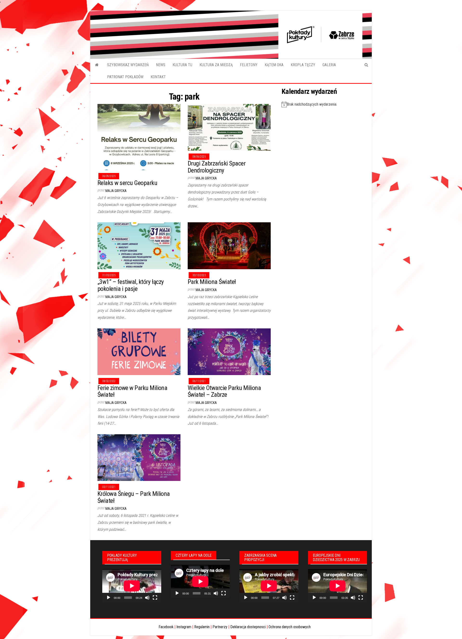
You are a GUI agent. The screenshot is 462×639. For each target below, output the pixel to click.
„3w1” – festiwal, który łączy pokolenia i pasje (130, 285)
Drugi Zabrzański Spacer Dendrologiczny (216, 167)
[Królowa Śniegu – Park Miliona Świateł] (138, 457)
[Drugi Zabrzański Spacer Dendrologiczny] (229, 127)
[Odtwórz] (108, 597)
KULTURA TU (182, 65)
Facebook (166, 627)
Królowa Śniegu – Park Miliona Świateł (133, 497)
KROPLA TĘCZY (303, 65)
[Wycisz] (147, 597)
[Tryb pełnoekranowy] (155, 597)
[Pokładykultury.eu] (96, 65)
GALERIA (329, 65)
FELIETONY (248, 65)
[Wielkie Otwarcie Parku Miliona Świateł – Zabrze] (229, 351)
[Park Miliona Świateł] (229, 245)
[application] (131, 585)
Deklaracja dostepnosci (248, 627)
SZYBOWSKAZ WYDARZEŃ (128, 65)
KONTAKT (158, 77)
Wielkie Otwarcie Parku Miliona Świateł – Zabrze (224, 391)
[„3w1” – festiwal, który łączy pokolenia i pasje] (138, 245)
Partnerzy (219, 627)
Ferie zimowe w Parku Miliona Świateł (132, 391)
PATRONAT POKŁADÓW (125, 77)
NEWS (160, 65)
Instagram (183, 627)
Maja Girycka (116, 191)
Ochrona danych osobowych (290, 627)
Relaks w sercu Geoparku (127, 182)
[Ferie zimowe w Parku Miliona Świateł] (138, 351)
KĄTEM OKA (274, 65)
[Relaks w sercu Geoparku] (138, 136)
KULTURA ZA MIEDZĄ (216, 65)
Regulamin (202, 627)
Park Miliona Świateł (212, 281)
